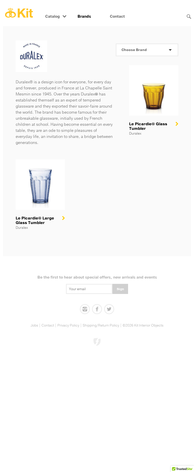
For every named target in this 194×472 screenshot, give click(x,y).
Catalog (52, 16)
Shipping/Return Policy (101, 325)
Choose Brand (134, 49)
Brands (84, 16)
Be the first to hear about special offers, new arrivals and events (97, 277)
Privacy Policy (68, 325)
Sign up (120, 290)
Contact (117, 16)
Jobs (34, 325)
